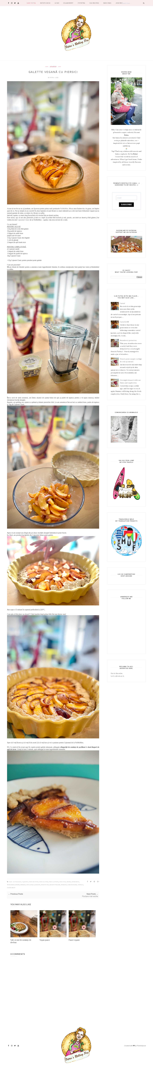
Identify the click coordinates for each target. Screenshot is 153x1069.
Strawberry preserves (128, 340)
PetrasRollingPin (13, 885)
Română (64, 885)
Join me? (119, 3)
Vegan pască (45, 940)
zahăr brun (11, 888)
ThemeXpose (141, 1046)
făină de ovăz (33, 882)
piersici (23, 885)
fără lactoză (54, 882)
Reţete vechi (45, 3)
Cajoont (25, 882)
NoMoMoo (64, 209)
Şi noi (57, 3)
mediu (69, 882)
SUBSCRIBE (126, 205)
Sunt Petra (31, 3)
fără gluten (43, 882)
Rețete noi (45, 885)
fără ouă (62, 882)
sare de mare (72, 885)
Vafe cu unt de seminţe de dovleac (20, 941)
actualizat (53, 66)
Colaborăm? (68, 3)
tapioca (80, 885)
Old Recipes (94, 3)
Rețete (37, 885)
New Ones (107, 3)
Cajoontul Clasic (23, 220)
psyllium (29, 885)
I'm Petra (81, 3)
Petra (52, 77)
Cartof (122, 303)
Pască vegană (74, 940)
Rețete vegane (55, 885)
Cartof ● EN (124, 322)
